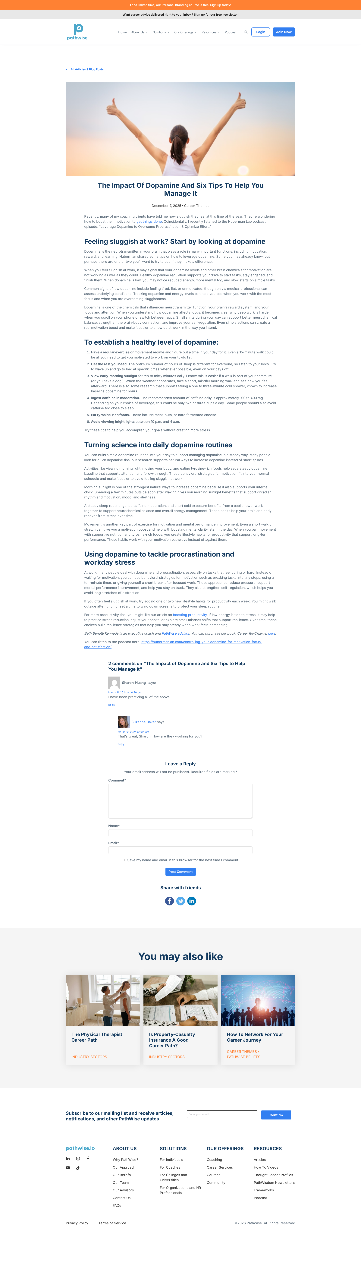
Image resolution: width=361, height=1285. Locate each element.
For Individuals (171, 1160)
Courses (214, 1175)
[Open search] (246, 32)
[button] (140, 32)
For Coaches (170, 1167)
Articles (260, 1160)
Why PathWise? (125, 1160)
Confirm (276, 1115)
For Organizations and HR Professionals (180, 1190)
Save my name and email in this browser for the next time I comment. (183, 860)
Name (114, 826)
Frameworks (264, 1190)
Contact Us (122, 1198)
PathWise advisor (175, 633)
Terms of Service (112, 1223)
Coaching (214, 1160)
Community (216, 1183)
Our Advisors (123, 1190)
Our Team (121, 1183)
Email (113, 843)
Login (260, 32)
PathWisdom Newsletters (274, 1183)
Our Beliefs (122, 1175)
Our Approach (124, 1167)
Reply (111, 704)
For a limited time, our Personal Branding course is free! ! (180, 5)
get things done (149, 221)
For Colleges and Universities (173, 1177)
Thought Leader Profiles (273, 1175)
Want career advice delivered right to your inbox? (181, 14)
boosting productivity (190, 615)
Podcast (260, 1198)
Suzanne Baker (143, 722)
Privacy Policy (77, 1223)
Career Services (220, 1167)
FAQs (117, 1205)
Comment (117, 780)
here (271, 633)
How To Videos (266, 1167)
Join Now (284, 32)
